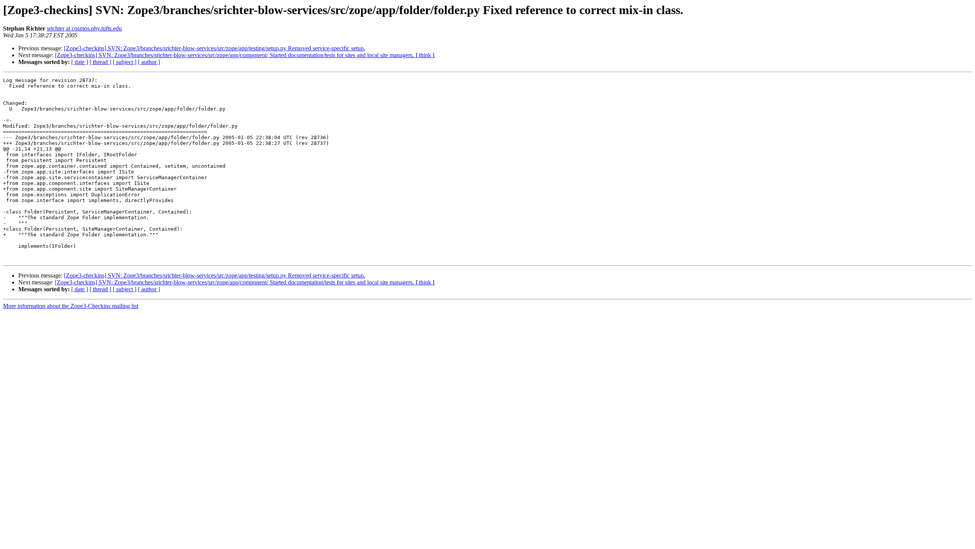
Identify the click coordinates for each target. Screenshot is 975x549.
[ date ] (79, 62)
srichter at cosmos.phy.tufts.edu (84, 28)
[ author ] (149, 62)
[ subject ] (124, 62)
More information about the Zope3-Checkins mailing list (70, 306)
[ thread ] (100, 62)
